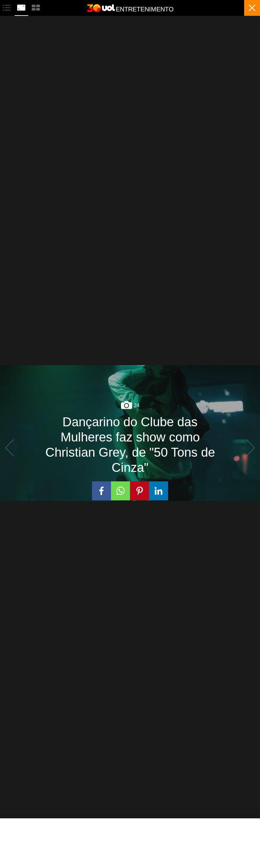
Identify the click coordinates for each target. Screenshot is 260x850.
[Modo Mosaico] (35, 7)
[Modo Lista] (7, 7)
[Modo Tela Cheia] (22, 7)
